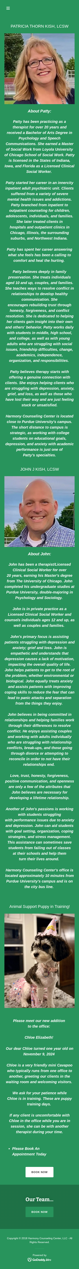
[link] (40, 1259)
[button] (12, 8)
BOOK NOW (39, 1172)
